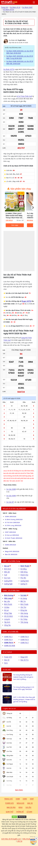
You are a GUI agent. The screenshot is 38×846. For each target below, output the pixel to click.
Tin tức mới (7, 669)
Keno (6, 663)
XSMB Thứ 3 (24, 637)
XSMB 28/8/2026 (10, 545)
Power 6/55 (8, 657)
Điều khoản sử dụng (30, 839)
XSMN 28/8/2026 (10, 516)
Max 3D (6, 660)
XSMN (25, 799)
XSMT (32, 799)
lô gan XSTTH (26, 301)
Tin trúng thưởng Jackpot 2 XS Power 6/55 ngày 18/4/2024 (23, 688)
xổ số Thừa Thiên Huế (24, 96)
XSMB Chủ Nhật (9, 645)
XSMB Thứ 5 (24, 639)
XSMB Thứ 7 (24, 642)
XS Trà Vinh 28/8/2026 (12, 522)
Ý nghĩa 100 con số (9, 709)
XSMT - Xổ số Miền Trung (11, 561)
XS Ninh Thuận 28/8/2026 (13, 538)
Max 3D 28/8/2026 (11, 554)
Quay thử (9, 812)
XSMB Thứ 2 (8, 637)
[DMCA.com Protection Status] (19, 816)
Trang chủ (8, 799)
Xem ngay (10, 225)
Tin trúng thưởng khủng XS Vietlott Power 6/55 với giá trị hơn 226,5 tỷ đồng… (23, 677)
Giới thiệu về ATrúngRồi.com (11, 839)
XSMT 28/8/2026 (10, 532)
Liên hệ (19, 841)
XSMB (18, 799)
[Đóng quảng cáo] (36, 838)
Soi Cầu (28, 807)
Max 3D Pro (24, 660)
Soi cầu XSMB (11, 489)
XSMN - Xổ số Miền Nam (11, 590)
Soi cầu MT (10, 502)
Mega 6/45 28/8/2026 (12, 551)
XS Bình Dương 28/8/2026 (13, 519)
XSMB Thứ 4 (8, 639)
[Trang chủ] (9, 2)
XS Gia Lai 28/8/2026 (12, 535)
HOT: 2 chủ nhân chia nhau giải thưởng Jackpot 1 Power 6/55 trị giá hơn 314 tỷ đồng (24, 699)
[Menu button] (34, 2)
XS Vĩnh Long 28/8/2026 (13, 525)
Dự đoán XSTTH (8, 69)
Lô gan (29, 812)
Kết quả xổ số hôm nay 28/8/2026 (14, 508)
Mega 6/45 (24, 657)
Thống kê (20, 812)
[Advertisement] (19, 251)
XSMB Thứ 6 (8, 642)
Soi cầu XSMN (11, 496)
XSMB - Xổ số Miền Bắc (10, 631)
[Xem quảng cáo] (33, 841)
